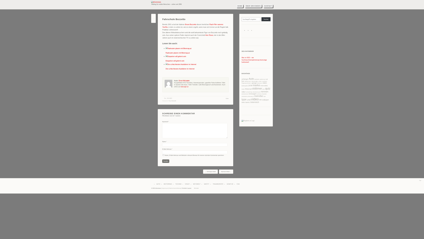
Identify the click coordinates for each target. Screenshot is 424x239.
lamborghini (245, 85)
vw (260, 100)
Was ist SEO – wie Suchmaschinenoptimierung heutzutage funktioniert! (254, 60)
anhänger (245, 79)
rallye (243, 92)
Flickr (251, 30)
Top (420, 180)
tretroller (258, 96)
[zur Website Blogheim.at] (248, 120)
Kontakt (268, 6)
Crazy (187, 184)
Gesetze (230, 184)
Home (239, 6)
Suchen (266, 19)
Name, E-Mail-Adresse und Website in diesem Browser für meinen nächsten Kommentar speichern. (194, 155)
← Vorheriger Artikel (210, 171)
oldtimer (257, 88)
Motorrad (248, 89)
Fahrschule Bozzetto (173, 19)
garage (254, 83)
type (244, 99)
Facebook (247, 30)
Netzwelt (173, 100)
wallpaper (265, 100)
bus (243, 81)
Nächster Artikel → (226, 171)
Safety (206, 184)
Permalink (153, 16)
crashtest (264, 81)
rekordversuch (256, 92)
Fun (170, 100)
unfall (249, 100)
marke (256, 85)
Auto (251, 78)
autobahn (256, 79)
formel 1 (249, 83)
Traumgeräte (218, 184)
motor (243, 89)
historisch (259, 83)
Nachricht (165, 121)
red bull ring (249, 92)
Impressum (165, 188)
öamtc (247, 102)
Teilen (227, 98)
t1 (253, 96)
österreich (254, 102)
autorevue (262, 79)
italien (265, 83)
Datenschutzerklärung (175, 188)
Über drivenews (253, 6)
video (255, 99)
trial (264, 96)
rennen (264, 91)
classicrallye (254, 81)
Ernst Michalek (184, 81)
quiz (267, 88)
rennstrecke (245, 94)
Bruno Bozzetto (190, 24)
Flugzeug (244, 83)
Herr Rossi (209, 35)
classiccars (248, 81)
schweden (264, 94)
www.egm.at (184, 87)
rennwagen (252, 94)
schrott (259, 94)
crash (259, 81)
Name (164, 141)
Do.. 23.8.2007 (168, 98)
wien (243, 102)
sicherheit (244, 96)
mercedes (264, 86)
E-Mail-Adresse (167, 149)
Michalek (196, 188)
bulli (267, 79)
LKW (250, 85)
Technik (178, 184)
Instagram (254, 30)
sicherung (250, 96)
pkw (263, 89)
